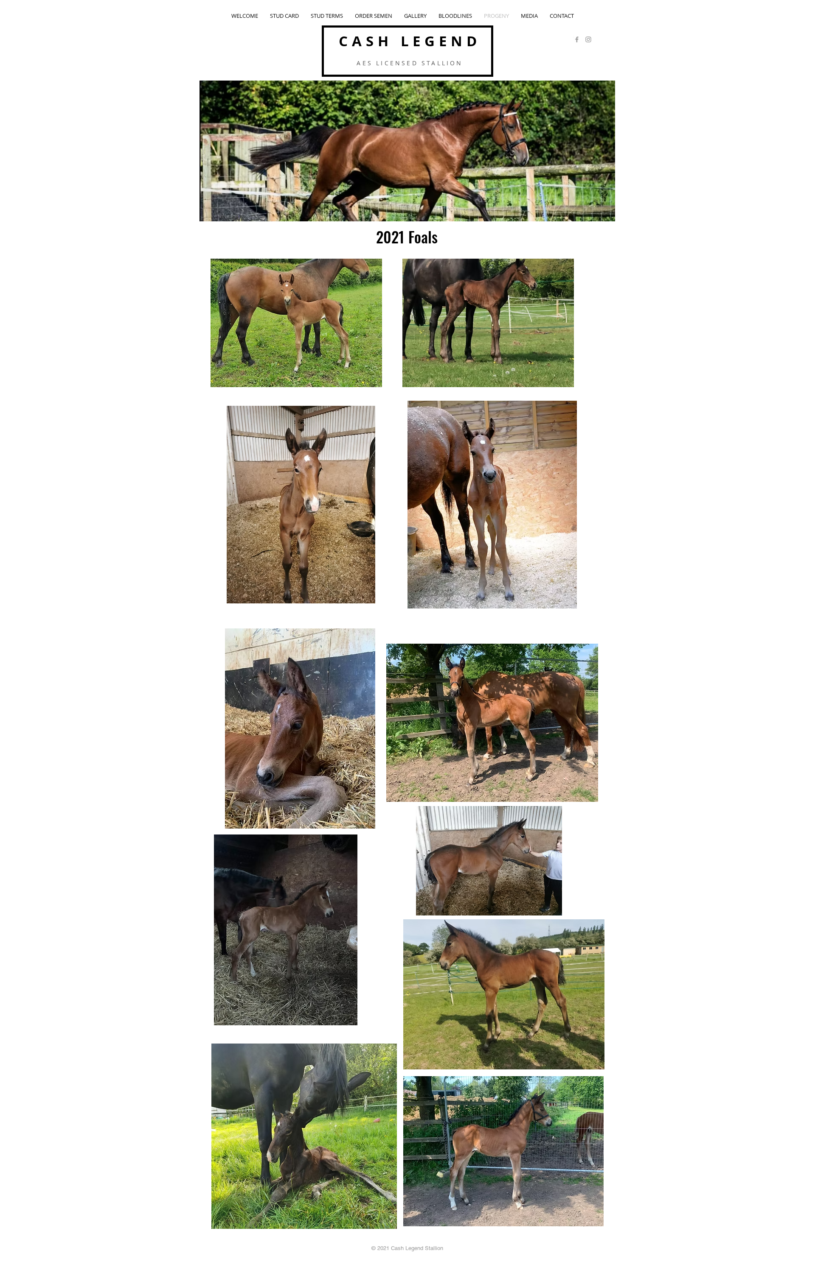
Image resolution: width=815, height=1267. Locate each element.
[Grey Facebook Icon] (577, 39)
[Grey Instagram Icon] (588, 39)
